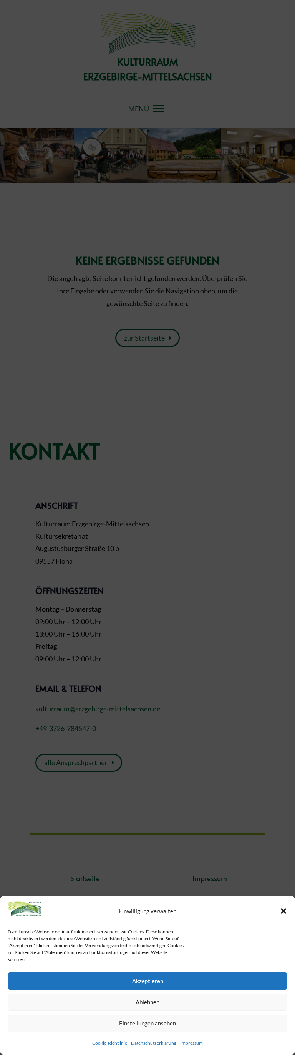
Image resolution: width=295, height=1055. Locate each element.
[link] (24, 914)
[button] (283, 911)
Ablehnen (147, 1002)
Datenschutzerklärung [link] (153, 1043)
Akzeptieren (147, 980)
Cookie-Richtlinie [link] (109, 1043)
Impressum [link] (191, 1043)
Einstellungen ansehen (147, 1023)
